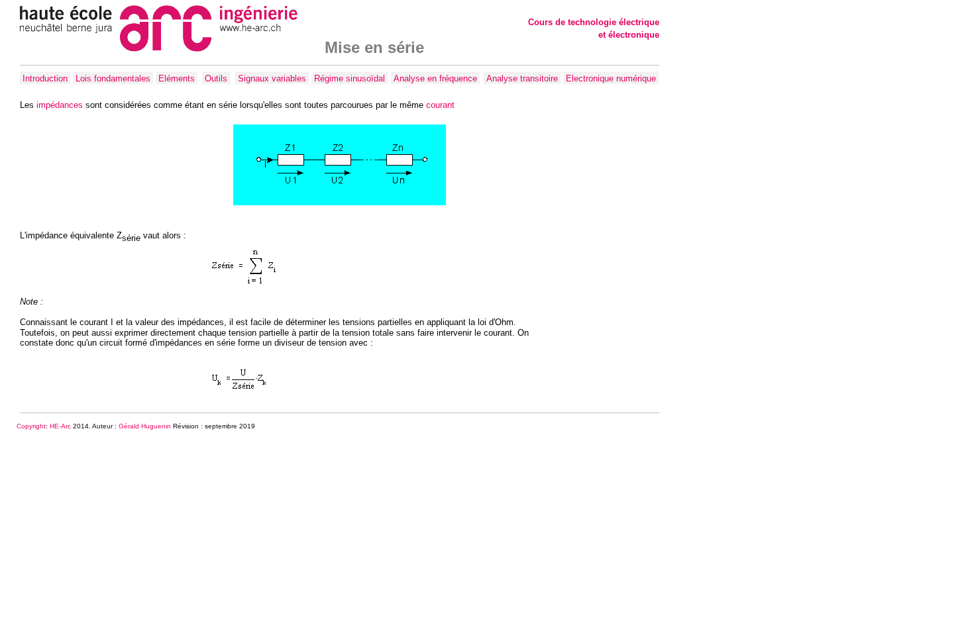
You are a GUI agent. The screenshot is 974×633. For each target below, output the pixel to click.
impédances (59, 105)
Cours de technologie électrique (593, 22)
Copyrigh (30, 426)
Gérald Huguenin (145, 426)
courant (440, 105)
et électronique (628, 35)
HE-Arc (60, 426)
